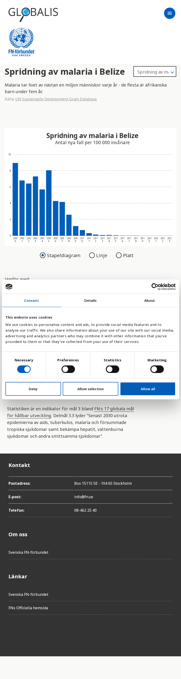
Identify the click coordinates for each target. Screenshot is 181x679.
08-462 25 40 (85, 510)
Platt (128, 255)
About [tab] (149, 300)
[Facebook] (12, 632)
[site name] (33, 15)
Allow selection (90, 388)
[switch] (68, 369)
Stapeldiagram (64, 255)
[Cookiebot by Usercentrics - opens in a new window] (155, 286)
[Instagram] (38, 632)
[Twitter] (25, 632)
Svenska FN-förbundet (28, 552)
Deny (33, 388)
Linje (102, 255)
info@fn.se (83, 496)
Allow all (148, 388)
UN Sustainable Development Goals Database (56, 99)
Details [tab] (90, 300)
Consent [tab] (31, 300)
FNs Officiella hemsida (28, 607)
